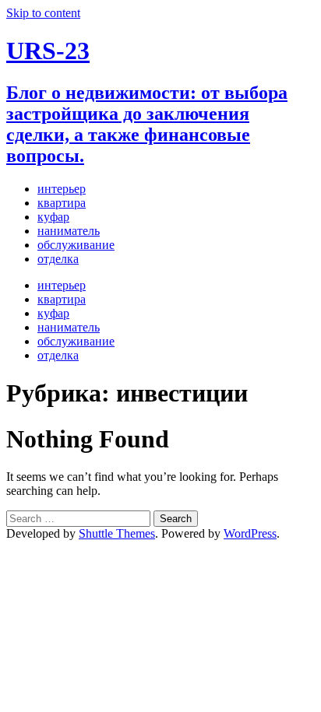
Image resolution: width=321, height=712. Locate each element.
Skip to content (43, 12)
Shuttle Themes (117, 533)
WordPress (250, 533)
